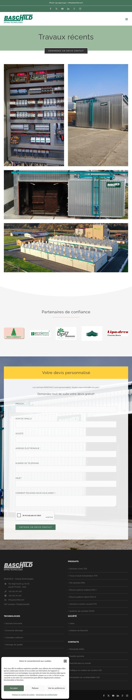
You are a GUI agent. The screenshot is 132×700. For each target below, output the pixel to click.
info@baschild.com (75, 3)
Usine (72, 623)
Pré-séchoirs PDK (77, 583)
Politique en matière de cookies (23, 695)
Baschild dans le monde (80, 663)
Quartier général (76, 656)
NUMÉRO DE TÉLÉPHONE (27, 463)
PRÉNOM (20, 404)
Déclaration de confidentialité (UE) (84, 677)
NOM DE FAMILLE (23, 419)
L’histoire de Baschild (78, 630)
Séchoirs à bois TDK (78, 569)
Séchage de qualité (14, 644)
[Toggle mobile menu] (126, 19)
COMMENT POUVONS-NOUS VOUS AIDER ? (35, 493)
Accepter (14, 688)
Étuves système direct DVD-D (82, 597)
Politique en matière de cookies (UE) (85, 670)
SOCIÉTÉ (19, 433)
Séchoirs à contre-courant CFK (83, 604)
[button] (65, 661)
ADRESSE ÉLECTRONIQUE (27, 448)
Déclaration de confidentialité (46, 695)
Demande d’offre (76, 649)
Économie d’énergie (14, 630)
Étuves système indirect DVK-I (83, 590)
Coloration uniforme (14, 637)
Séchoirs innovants (13, 623)
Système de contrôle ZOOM (81, 611)
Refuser (35, 688)
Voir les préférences (56, 688)
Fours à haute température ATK (83, 576)
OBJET (18, 478)
